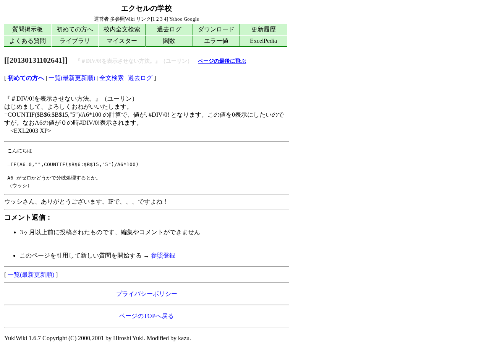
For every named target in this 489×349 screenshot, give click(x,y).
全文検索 (111, 78)
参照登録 (163, 255)
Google (191, 19)
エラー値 (216, 41)
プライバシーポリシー (146, 293)
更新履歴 (263, 29)
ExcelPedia (263, 41)
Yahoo (176, 19)
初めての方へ (75, 29)
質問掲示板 (27, 29)
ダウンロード (216, 29)
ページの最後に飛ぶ (222, 61)
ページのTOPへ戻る (146, 316)
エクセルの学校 (146, 8)
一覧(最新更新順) (72, 78)
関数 (169, 41)
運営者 (101, 19)
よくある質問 (27, 41)
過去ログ (169, 29)
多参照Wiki (122, 19)
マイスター (122, 41)
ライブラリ (75, 41)
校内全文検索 (122, 29)
